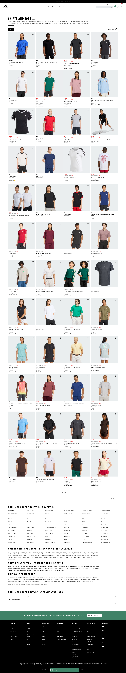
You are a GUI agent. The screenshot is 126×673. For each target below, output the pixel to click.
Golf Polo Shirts (31, 536)
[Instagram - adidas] (109, 631)
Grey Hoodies (48, 522)
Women (54, 7)
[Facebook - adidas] (109, 627)
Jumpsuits (48, 539)
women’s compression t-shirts (88, 577)
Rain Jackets (67, 533)
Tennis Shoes (85, 536)
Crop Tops (29, 524)
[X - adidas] (109, 635)
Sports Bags (67, 516)
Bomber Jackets (12, 542)
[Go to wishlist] (118, 7)
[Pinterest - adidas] (109, 639)
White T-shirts (104, 524)
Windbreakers (104, 527)
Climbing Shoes (31, 519)
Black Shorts (11, 530)
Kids (60, 7)
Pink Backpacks (68, 522)
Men (49, 7)
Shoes (64, 7)
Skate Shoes (85, 516)
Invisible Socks (49, 533)
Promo (76, 7)
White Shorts (104, 519)
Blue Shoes (11, 539)
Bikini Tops (11, 522)
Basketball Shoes (12, 513)
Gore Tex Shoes (49, 510)
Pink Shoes (66, 527)
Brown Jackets (30, 513)
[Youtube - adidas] (109, 646)
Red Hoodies (67, 536)
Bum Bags (29, 516)
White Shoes (104, 516)
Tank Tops (84, 533)
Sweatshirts (85, 527)
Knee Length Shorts (87, 510)
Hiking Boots (48, 530)
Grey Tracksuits (49, 524)
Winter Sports (104, 533)
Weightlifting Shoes (105, 510)
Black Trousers (12, 533)
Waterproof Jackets (87, 542)
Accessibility (81, 669)
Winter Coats (30, 522)
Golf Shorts (29, 539)
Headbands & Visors (50, 527)
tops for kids (58, 554)
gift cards (109, 4)
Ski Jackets (85, 519)
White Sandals (104, 522)
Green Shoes (48, 519)
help (97, 4)
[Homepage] (5, 6)
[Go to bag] (121, 7)
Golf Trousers (30, 542)
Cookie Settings (45, 669)
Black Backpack (12, 527)
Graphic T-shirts (49, 513)
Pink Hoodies (67, 524)
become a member (115, 4)
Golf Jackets (30, 533)
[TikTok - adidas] (109, 642)
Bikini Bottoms (12, 519)
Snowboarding (85, 524)
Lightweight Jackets (50, 542)
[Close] (51, 670)
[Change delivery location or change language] (121, 4)
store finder (92, 4)
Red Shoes (66, 539)
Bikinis (10, 524)
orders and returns (102, 4)
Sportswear (66, 519)
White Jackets (104, 513)
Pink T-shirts (67, 530)
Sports (70, 7)
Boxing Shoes (30, 510)
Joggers (47, 536)
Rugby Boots (67, 542)
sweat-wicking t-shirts (14, 568)
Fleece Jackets (30, 527)
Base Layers (11, 510)
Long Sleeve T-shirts (69, 510)
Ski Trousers (85, 522)
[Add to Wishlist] (33, 34)
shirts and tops (27, 554)
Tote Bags (84, 539)
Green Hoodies (49, 516)
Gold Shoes (29, 530)
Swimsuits (84, 530)
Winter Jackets (104, 530)
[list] (57, 29)
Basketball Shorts (12, 516)
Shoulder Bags (86, 513)
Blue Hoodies (11, 536)
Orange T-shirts (68, 513)
